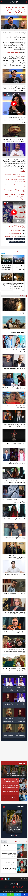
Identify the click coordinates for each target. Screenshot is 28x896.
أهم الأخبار (21, 763)
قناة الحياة (16, 239)
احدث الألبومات (21, 806)
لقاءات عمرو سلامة (12, 241)
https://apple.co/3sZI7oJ (15, 233)
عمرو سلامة (22, 239)
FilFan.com (23, 891)
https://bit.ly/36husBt (15, 230)
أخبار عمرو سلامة (21, 241)
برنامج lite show (10, 239)
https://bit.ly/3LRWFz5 (10, 236)
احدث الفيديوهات (15, 841)
